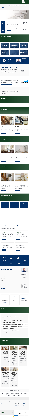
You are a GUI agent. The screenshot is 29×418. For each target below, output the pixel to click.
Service (2, 23)
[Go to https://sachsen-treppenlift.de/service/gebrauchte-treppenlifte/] (5, 52)
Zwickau (23, 408)
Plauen (23, 407)
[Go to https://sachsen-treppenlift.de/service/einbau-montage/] (5, 45)
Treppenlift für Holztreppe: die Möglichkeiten (5, 352)
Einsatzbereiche (3, 27)
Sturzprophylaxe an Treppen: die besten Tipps (5, 373)
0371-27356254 (10, 60)
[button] (14, 315)
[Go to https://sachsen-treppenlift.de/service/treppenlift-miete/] (14, 52)
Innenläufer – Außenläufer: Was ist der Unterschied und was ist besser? (14, 374)
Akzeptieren (16, 415)
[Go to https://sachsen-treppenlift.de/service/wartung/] (14, 45)
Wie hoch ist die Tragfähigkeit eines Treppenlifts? (11, 330)
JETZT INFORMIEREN (5, 302)
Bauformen (3, 28)
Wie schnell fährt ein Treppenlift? (8, 328)
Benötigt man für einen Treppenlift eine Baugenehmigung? (12, 326)
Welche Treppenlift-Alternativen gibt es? (9, 332)
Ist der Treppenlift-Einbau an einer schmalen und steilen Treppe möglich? (15, 324)
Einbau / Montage (17, 405)
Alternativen (3, 30)
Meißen (23, 406)
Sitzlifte (1, 403)
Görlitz (23, 405)
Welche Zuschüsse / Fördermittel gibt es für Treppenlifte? (12, 320)
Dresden (24, 403)
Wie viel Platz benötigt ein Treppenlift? (9, 322)
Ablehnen (20, 415)
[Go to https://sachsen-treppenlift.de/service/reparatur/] (24, 45)
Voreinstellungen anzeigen (25, 415)
